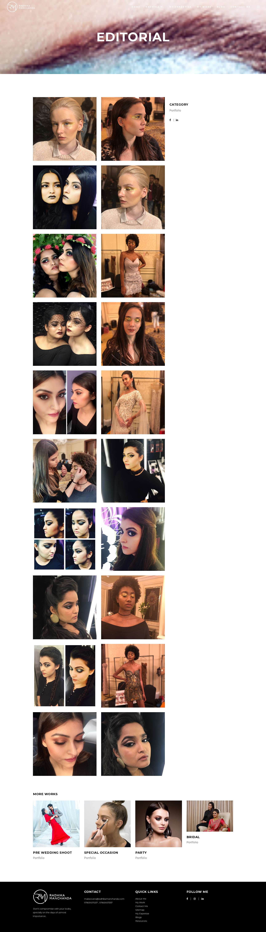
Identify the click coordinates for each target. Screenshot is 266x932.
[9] (65, 471)
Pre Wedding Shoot (52, 852)
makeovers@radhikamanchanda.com (104, 898)
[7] (65, 402)
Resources (141, 921)
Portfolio (175, 110)
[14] (65, 676)
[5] (65, 197)
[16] (65, 744)
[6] (65, 266)
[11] (133, 129)
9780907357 (106, 902)
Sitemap (139, 909)
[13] (133, 607)
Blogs (138, 917)
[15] (133, 676)
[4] (133, 266)
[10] (133, 539)
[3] (65, 334)
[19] (133, 334)
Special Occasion (101, 852)
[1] (65, 129)
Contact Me (141, 906)
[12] (65, 607)
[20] (133, 744)
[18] (133, 197)
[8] (133, 402)
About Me (140, 898)
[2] (65, 539)
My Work (140, 902)
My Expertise (142, 913)
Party (141, 852)
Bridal (193, 837)
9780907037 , (91, 902)
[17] (133, 471)
